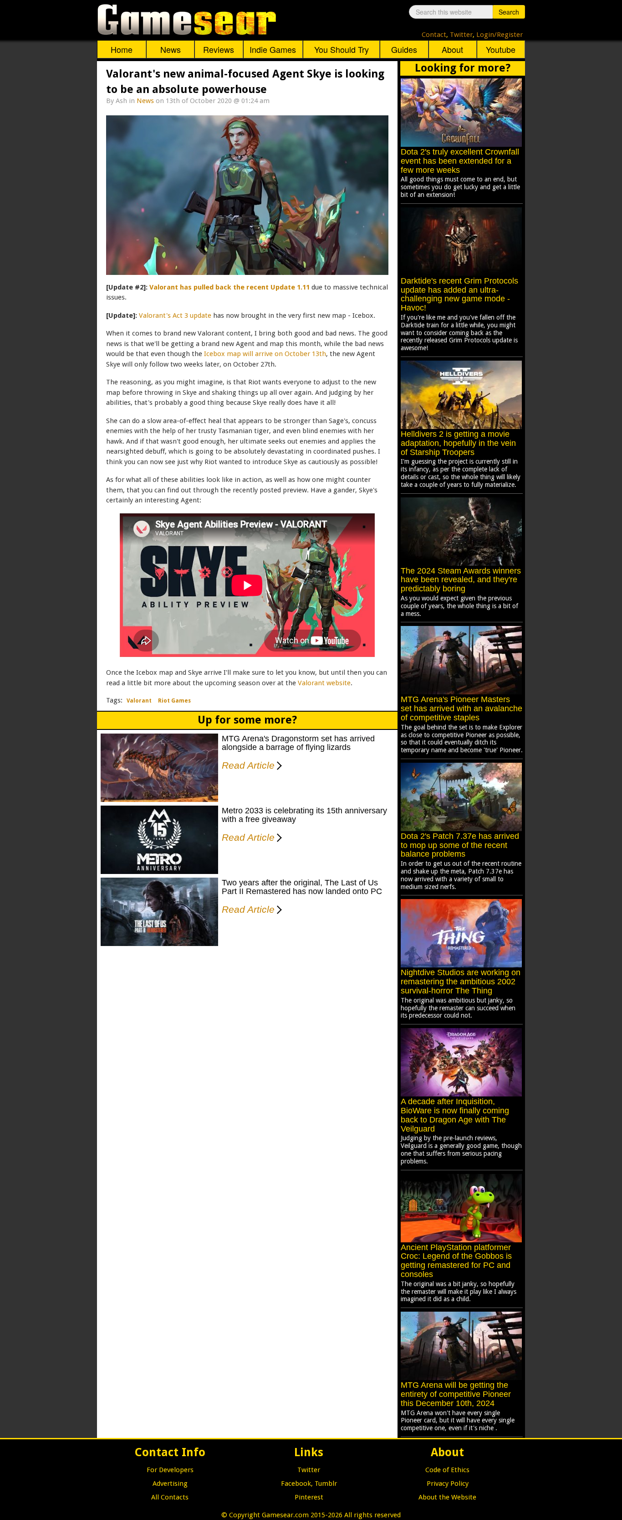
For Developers (170, 1470)
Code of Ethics (447, 1470)
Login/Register (499, 35)
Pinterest (309, 1497)
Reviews (218, 49)
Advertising (170, 1483)
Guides (404, 49)
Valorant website (324, 683)
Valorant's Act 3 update (175, 315)
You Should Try (341, 49)
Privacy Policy (448, 1483)
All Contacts (170, 1497)
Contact (434, 35)
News (170, 49)
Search (509, 11)
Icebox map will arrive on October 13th (265, 354)
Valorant (139, 701)
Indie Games (273, 49)
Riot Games (174, 701)
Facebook (296, 1483)
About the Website (447, 1497)
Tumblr (326, 1483)
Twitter (461, 35)
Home (122, 49)
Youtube (500, 49)
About (452, 49)
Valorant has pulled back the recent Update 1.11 (229, 287)
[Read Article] (277, 759)
